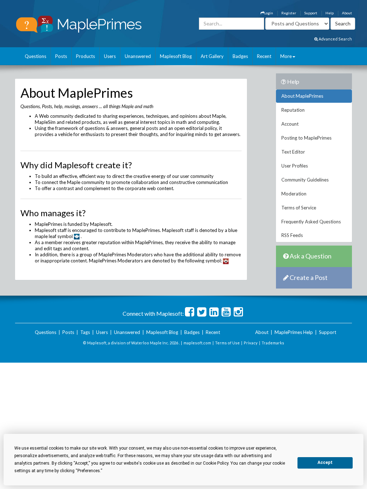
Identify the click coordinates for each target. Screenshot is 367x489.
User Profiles (294, 166)
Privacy (251, 342)
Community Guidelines (305, 180)
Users (110, 56)
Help (329, 13)
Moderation (293, 194)
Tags (85, 332)
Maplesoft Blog (176, 56)
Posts (61, 56)
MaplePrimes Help (294, 332)
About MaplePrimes (302, 96)
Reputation (293, 110)
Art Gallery (212, 56)
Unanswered (138, 56)
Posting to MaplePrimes (306, 138)
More (286, 56)
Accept (325, 462)
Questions (35, 56)
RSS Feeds (292, 235)
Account (290, 124)
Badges (240, 56)
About (347, 13)
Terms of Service (298, 207)
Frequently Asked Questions (311, 221)
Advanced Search (335, 39)
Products (85, 56)
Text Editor (293, 152)
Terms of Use (227, 342)
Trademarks (273, 342)
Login (268, 13)
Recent (264, 56)
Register (288, 13)
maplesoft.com (197, 342)
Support (310, 13)
